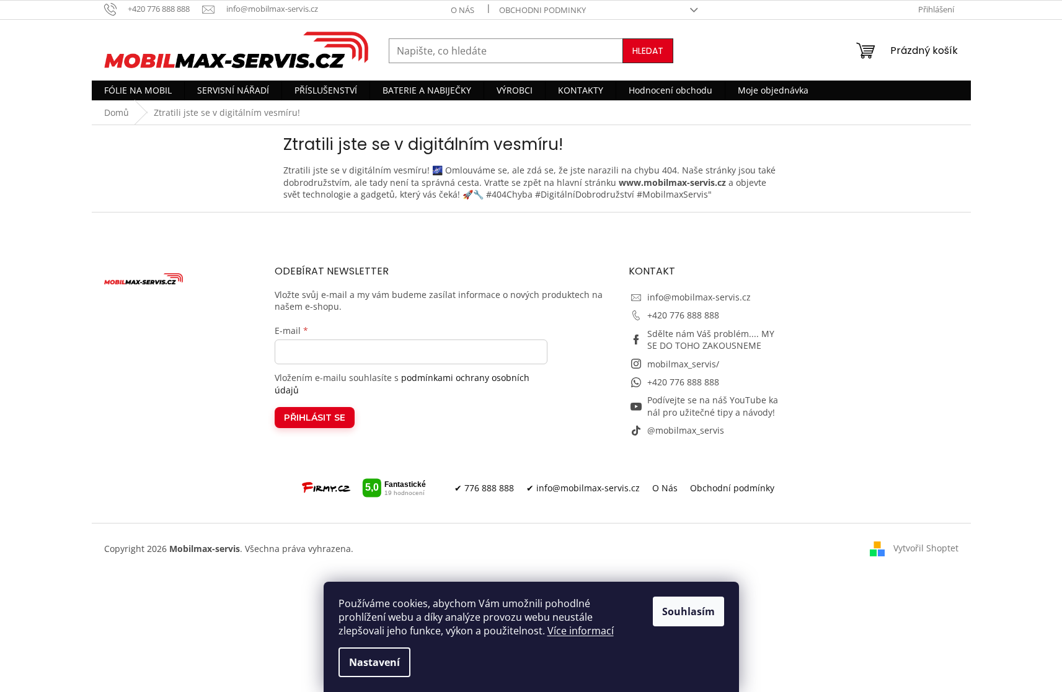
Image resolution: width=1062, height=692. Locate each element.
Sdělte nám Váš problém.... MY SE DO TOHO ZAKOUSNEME (710, 339)
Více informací (580, 630)
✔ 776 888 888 (484, 488)
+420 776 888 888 (683, 315)
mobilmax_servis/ (683, 364)
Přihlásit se (314, 417)
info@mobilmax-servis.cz (699, 297)
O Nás (665, 488)
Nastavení (374, 662)
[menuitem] (138, 90)
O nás (462, 9)
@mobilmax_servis (685, 430)
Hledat (647, 51)
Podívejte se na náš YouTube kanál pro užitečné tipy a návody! (712, 406)
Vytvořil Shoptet (925, 548)
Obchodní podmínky (732, 488)
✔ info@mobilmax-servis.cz (583, 488)
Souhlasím (688, 611)
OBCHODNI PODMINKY (542, 9)
